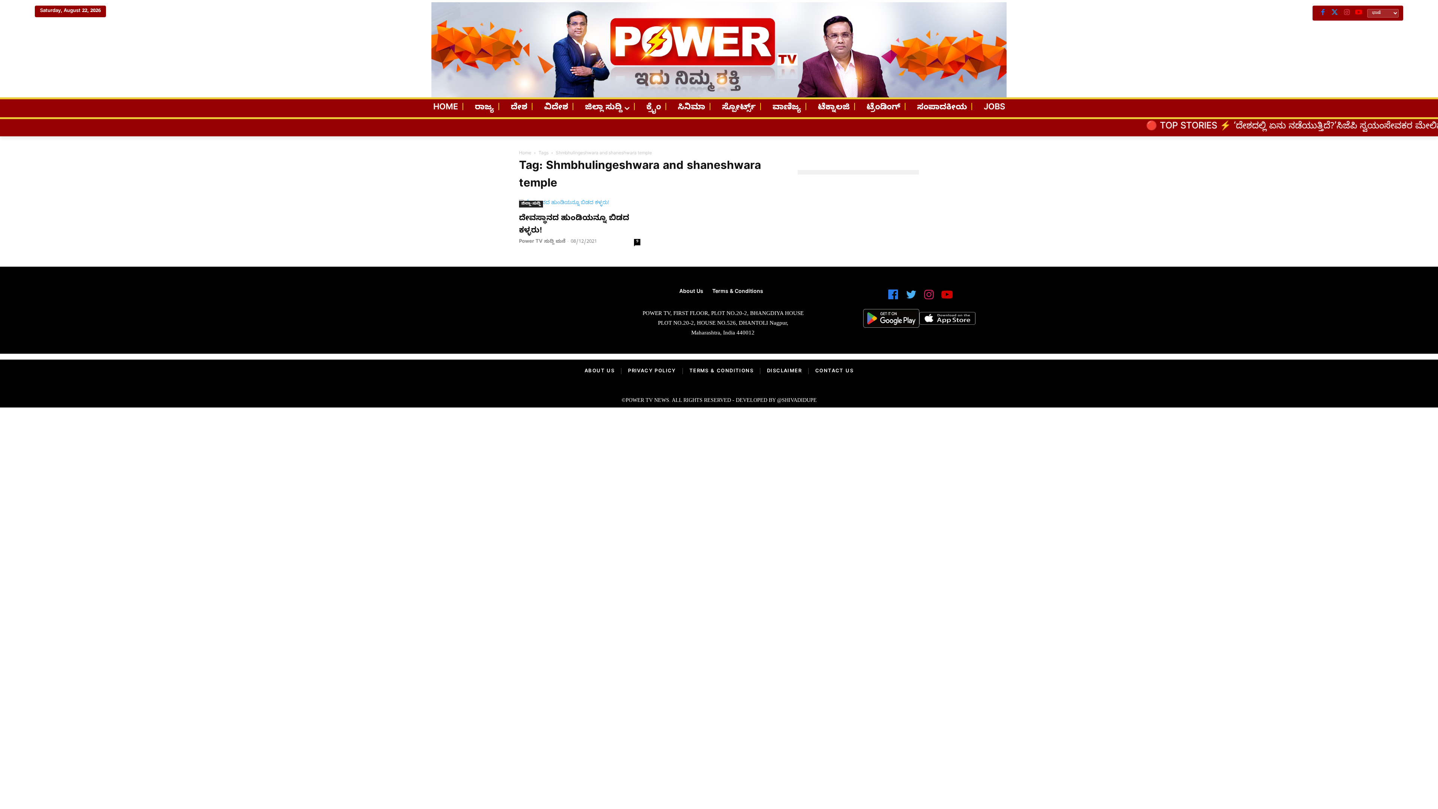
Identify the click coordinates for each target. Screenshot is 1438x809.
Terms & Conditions (721, 371)
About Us (600, 371)
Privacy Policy (652, 371)
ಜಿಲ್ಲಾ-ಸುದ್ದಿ (531, 204)
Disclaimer (784, 371)
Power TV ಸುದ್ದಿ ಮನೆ (542, 242)
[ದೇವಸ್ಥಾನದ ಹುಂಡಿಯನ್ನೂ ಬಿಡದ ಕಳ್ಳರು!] (579, 203)
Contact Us (834, 371)
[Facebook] (1322, 13)
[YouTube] (1358, 13)
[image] (517, 315)
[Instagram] (1346, 13)
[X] (1334, 13)
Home (525, 154)
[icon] (893, 298)
